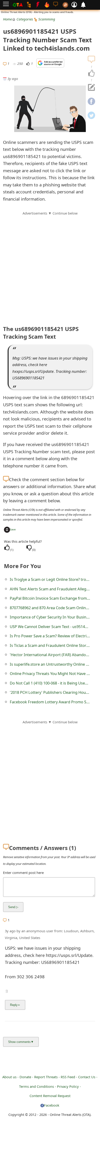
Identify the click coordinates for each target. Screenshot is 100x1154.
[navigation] (91, 73)
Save (13, 529)
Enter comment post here (23, 872)
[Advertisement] (50, 266)
